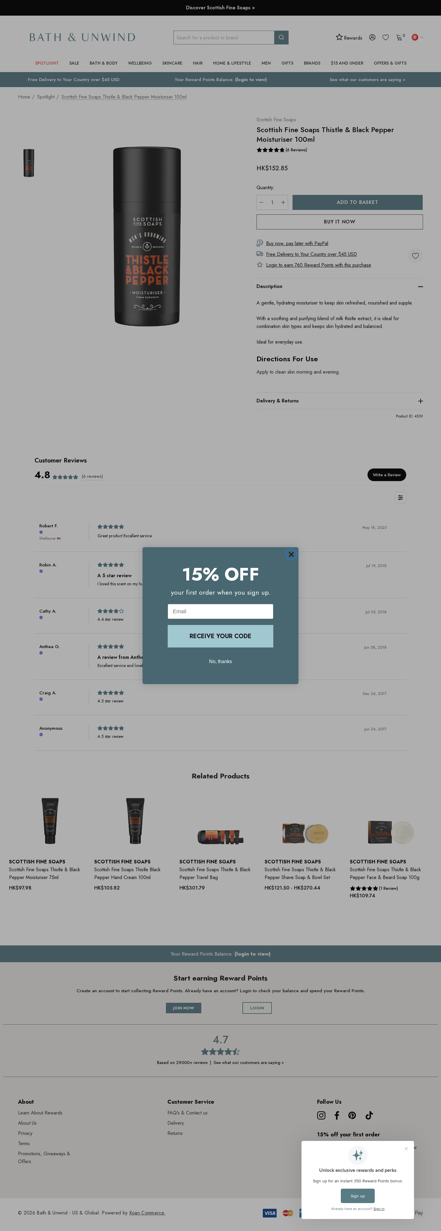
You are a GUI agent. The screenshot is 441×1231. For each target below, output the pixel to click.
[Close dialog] (291, 554)
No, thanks (220, 661)
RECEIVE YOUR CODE (220, 636)
